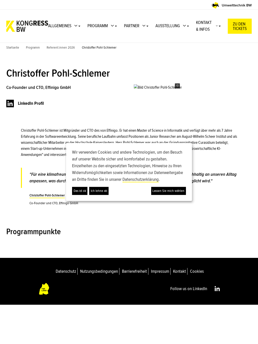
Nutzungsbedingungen (99, 271)
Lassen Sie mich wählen (168, 191)
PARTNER (131, 25)
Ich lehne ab (99, 191)
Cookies (197, 271)
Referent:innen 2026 (61, 47)
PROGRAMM (97, 25)
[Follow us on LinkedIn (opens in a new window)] (217, 288)
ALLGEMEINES (59, 25)
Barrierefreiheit (134, 271)
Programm (33, 47)
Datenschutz (66, 271)
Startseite (12, 47)
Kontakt (179, 271)
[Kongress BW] (27, 26)
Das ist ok (80, 191)
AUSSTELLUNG (167, 25)
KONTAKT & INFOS (204, 26)
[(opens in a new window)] (231, 5)
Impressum (160, 271)
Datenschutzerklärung (140, 179)
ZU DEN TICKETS (240, 26)
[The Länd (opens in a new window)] (44, 289)
